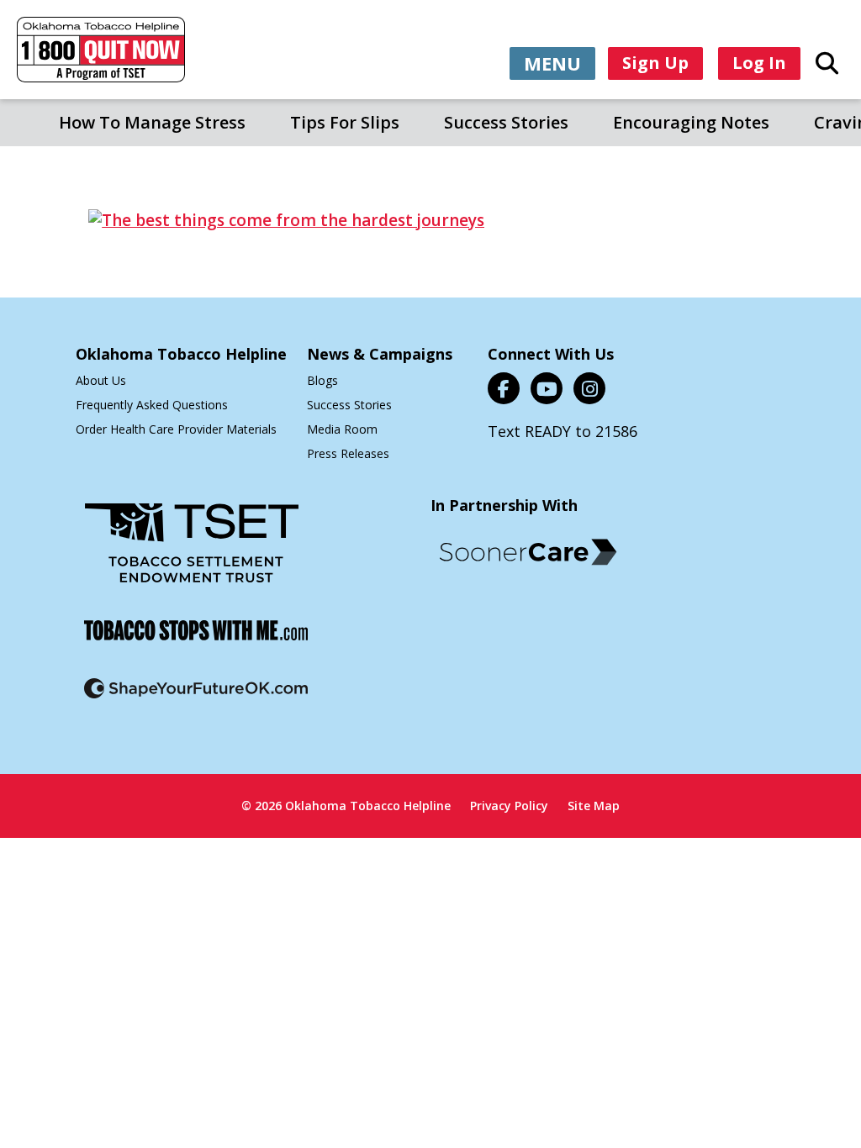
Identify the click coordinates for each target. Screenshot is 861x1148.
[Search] (827, 62)
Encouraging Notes (691, 122)
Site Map (594, 806)
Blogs (322, 380)
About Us (101, 380)
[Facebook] (504, 388)
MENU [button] (552, 63)
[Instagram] (589, 388)
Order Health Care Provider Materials (176, 429)
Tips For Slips (344, 122)
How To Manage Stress (152, 122)
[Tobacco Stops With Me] (196, 640)
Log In (759, 62)
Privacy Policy (509, 806)
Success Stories (506, 122)
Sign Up (655, 62)
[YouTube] (547, 388)
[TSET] (191, 553)
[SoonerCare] (528, 552)
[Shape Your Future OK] (196, 698)
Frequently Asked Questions (152, 405)
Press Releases (348, 453)
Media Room (342, 429)
